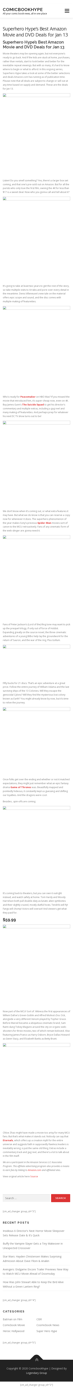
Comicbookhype (23, 9)
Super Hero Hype (46, 1331)
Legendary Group (36, 1373)
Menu (67, 11)
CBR (39, 1319)
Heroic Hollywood (13, 1331)
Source (34, 1176)
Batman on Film (12, 1319)
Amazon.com (34, 1170)
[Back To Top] (36, 1359)
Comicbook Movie (14, 1325)
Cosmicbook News (47, 1325)
